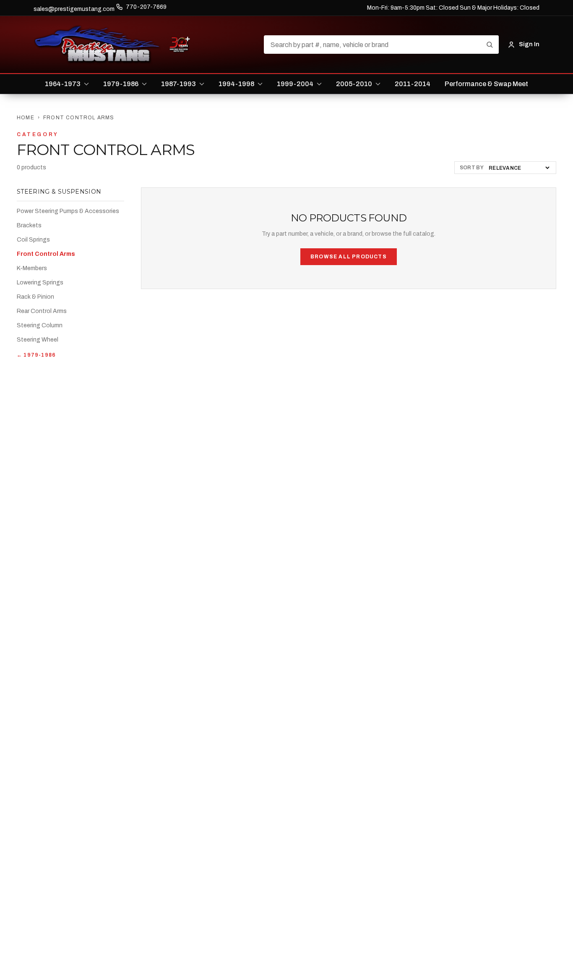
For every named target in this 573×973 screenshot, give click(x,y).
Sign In (529, 44)
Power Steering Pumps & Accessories (68, 211)
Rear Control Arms (42, 311)
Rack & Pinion (35, 297)
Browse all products (348, 257)
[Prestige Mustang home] (97, 44)
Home (25, 118)
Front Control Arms (46, 254)
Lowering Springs (40, 282)
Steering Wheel (37, 340)
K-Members (32, 268)
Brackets (29, 225)
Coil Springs (33, 240)
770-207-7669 (146, 7)
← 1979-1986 (36, 355)
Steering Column (40, 325)
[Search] (489, 44)
